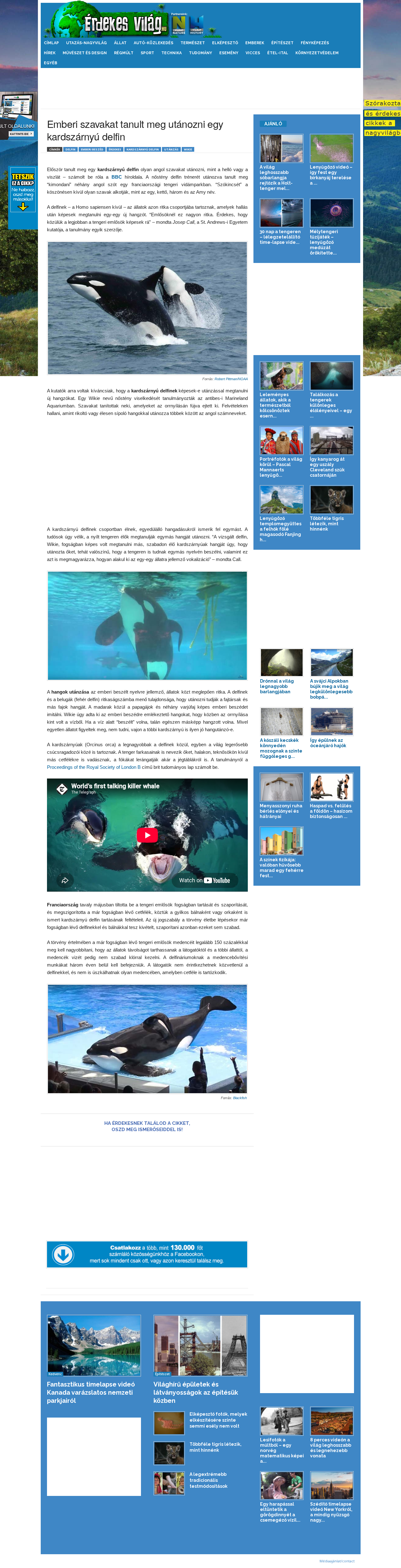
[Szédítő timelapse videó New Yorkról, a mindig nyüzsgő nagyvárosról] (332, 1485)
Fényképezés (315, 43)
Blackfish (240, 1098)
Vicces (253, 53)
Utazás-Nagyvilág (86, 43)
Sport (147, 53)
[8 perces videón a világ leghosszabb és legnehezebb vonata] (332, 1421)
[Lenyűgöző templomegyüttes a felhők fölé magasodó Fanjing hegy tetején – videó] (282, 499)
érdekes (115, 149)
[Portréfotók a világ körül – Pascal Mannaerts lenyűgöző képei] (282, 440)
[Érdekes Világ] (201, 19)
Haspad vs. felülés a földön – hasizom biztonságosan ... (331, 811)
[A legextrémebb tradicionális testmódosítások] (169, 1483)
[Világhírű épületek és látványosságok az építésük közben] (201, 1346)
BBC (118, 177)
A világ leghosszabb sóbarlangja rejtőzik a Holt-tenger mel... (276, 178)
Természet (192, 43)
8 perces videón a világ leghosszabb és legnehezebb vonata (330, 1447)
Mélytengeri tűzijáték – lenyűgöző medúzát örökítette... (324, 242)
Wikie (188, 149)
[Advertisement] (200, 88)
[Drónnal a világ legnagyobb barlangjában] (282, 662)
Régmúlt (123, 53)
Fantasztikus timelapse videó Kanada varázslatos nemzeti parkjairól (91, 1392)
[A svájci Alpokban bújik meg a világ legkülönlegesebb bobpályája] (332, 662)
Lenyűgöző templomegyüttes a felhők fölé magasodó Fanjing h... (280, 529)
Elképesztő (225, 43)
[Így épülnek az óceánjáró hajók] (332, 721)
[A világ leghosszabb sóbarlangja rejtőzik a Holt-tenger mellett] (282, 148)
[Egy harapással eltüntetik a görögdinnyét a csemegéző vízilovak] (282, 1485)
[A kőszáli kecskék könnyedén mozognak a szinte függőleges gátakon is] (282, 721)
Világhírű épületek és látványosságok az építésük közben (196, 1392)
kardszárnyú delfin (143, 149)
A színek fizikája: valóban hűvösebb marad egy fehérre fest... (282, 867)
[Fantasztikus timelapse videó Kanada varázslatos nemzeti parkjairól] (94, 1346)
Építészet (282, 43)
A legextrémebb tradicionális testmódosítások (208, 1480)
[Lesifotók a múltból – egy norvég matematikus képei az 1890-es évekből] (282, 1421)
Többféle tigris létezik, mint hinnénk (327, 524)
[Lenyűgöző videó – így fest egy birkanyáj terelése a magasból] (332, 148)
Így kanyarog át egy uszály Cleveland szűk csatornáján (327, 467)
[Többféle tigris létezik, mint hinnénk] (332, 499)
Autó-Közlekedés (153, 43)
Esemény (228, 53)
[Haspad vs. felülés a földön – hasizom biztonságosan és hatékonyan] (332, 787)
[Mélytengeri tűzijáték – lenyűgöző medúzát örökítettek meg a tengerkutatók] (332, 213)
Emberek (254, 43)
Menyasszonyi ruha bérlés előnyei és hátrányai (281, 811)
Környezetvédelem (317, 53)
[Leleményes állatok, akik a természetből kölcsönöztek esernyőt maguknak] (282, 376)
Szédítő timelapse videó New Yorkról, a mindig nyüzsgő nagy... (331, 1512)
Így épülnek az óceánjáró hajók (328, 743)
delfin (70, 149)
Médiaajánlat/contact (337, 1561)
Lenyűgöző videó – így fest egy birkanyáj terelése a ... (331, 175)
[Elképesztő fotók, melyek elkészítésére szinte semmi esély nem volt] (169, 1423)
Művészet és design (85, 53)
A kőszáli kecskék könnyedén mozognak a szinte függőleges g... (281, 748)
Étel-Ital (277, 53)
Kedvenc (55, 1374)
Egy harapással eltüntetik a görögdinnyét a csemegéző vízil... (280, 1512)
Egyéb (50, 63)
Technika (171, 53)
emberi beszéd (92, 149)
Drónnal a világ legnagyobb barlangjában (277, 686)
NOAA (243, 379)
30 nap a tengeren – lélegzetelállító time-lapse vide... (280, 237)
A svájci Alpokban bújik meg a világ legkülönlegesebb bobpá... (331, 689)
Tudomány (200, 53)
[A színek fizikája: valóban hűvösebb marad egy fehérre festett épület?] (282, 841)
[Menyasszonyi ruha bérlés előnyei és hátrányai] (282, 787)
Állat (120, 43)
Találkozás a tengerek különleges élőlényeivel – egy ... (331, 405)
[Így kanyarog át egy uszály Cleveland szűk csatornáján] (332, 440)
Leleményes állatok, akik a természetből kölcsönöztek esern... (275, 405)
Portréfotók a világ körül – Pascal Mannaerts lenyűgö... (281, 467)
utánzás (171, 149)
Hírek (49, 53)
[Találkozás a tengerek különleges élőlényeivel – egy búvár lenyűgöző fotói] (332, 376)
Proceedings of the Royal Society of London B (94, 767)
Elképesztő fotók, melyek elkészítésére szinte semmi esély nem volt (218, 1420)
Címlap (51, 43)
